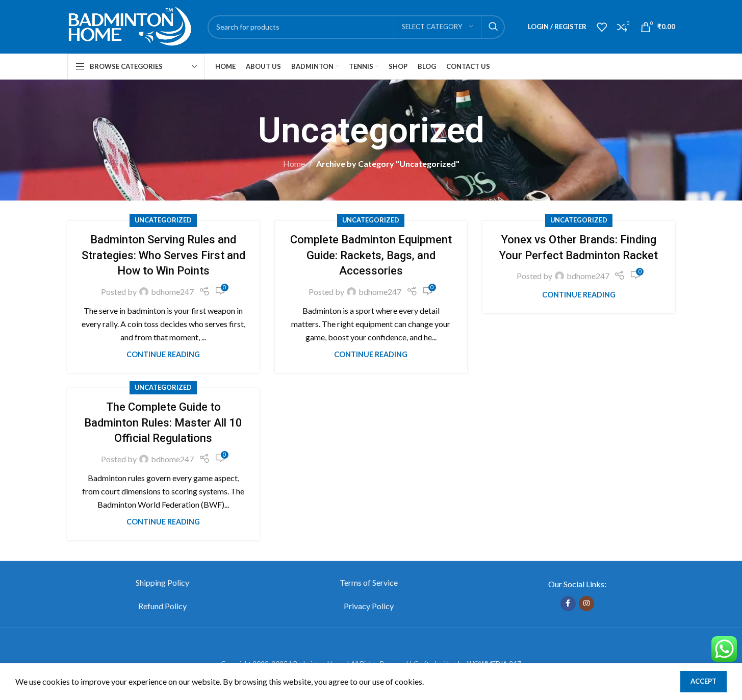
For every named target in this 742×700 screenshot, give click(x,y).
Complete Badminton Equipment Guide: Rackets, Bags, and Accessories (371, 255)
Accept (703, 681)
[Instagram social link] (586, 603)
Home (294, 163)
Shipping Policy (162, 582)
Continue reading (163, 354)
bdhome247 (172, 291)
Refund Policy (162, 606)
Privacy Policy (369, 606)
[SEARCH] (493, 27)
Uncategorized (163, 220)
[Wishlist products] (602, 27)
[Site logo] (129, 26)
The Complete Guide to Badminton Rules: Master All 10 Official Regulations (163, 423)
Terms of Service (369, 582)
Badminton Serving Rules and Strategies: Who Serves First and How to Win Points (163, 255)
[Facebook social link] (568, 603)
